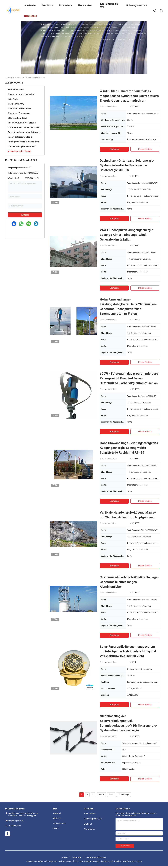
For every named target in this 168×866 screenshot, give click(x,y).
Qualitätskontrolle (58, 823)
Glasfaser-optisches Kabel (21, 94)
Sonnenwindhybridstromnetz (22, 146)
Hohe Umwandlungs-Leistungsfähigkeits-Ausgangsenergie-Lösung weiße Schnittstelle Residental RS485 (129, 447)
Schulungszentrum (136, 5)
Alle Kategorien (89, 829)
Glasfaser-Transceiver (19, 113)
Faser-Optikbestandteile (20, 137)
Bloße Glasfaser (16, 89)
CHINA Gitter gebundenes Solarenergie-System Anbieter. (46, 861)
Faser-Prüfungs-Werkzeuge (22, 123)
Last (111, 795)
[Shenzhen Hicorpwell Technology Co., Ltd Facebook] (7, 833)
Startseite (9, 77)
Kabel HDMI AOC (16, 104)
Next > (101, 795)
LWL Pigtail (13, 99)
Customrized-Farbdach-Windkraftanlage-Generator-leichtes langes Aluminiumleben (129, 582)
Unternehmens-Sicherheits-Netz (24, 127)
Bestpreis (114, 149)
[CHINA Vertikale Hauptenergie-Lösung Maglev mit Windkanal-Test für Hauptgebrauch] (73, 534)
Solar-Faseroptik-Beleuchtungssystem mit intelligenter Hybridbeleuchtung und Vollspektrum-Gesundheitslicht (128, 651)
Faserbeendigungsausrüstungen (24, 132)
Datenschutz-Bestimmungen (96, 857)
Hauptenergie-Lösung (20, 151)
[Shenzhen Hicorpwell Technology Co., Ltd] (13, 10)
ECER (140, 861)
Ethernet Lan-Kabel (17, 118)
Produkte (20, 77)
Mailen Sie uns (145, 149)
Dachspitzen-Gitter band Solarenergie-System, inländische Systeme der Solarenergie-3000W (127, 165)
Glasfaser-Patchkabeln (19, 108)
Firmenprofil (56, 813)
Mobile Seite (76, 857)
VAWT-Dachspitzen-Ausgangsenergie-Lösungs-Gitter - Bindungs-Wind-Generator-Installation (127, 234)
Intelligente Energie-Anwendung (23, 141)
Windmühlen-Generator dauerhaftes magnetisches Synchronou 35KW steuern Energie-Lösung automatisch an (129, 95)
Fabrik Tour (56, 818)
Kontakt (25, 215)
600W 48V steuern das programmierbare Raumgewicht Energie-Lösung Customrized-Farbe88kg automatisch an (129, 378)
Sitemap (64, 857)
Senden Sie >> (125, 846)
